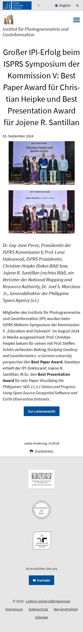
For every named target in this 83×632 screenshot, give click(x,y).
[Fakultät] (39, 5)
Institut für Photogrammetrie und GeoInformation (36, 31)
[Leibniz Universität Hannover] (17, 5)
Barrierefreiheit (66, 609)
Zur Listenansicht (41, 411)
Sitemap (41, 617)
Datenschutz (38, 609)
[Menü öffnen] (76, 21)
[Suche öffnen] (78, 5)
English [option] (65, 5)
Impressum (14, 609)
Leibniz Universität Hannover (48, 601)
